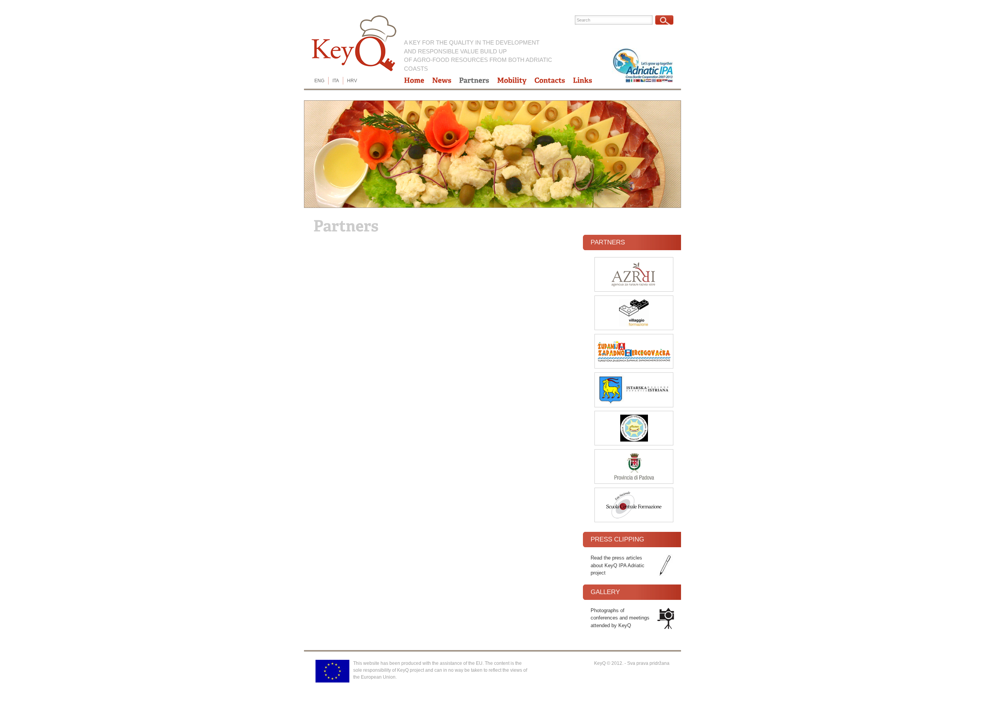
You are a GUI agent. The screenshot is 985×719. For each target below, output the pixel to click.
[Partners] (474, 80)
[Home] (414, 80)
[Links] (582, 80)
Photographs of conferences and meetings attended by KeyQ (620, 618)
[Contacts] (549, 80)
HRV (352, 80)
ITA (335, 80)
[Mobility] (512, 80)
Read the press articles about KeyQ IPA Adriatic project (617, 565)
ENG (319, 80)
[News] (441, 80)
